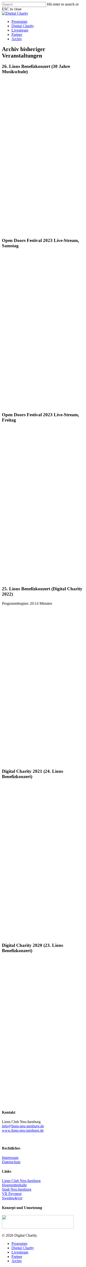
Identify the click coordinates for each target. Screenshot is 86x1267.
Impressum (10, 1158)
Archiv (16, 39)
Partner (16, 34)
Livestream (19, 30)
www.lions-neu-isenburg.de (23, 1130)
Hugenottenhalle (14, 1185)
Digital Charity (22, 26)
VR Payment (12, 1194)
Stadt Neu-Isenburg (16, 1189)
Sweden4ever (12, 1198)
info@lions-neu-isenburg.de (23, 1126)
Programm (19, 21)
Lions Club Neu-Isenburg (21, 1181)
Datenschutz (11, 1162)
